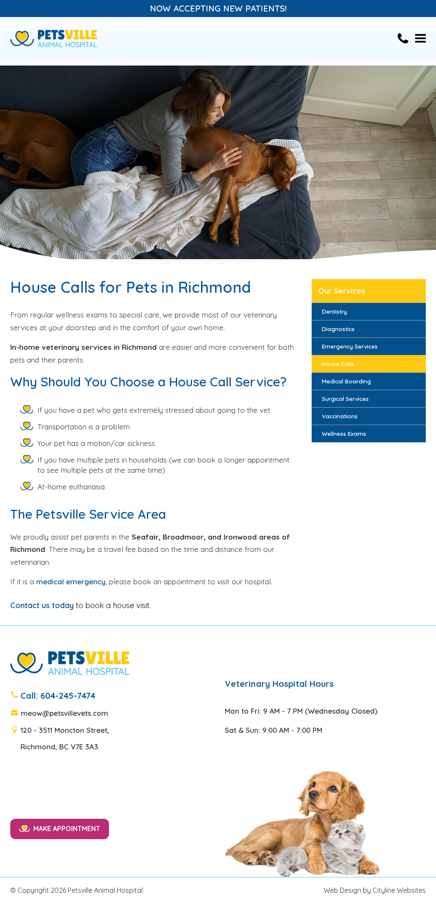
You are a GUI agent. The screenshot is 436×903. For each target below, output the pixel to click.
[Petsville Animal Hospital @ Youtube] (35, 858)
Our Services (341, 290)
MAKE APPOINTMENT (66, 828)
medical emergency (71, 581)
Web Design (342, 890)
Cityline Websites (399, 890)
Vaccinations (340, 416)
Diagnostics (338, 328)
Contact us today (42, 605)
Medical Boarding (346, 381)
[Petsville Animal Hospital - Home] (53, 38)
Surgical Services (345, 398)
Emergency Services (350, 346)
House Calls (338, 363)
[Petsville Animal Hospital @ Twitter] (21, 858)
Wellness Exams (344, 433)
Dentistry (334, 311)
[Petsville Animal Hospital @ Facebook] (13, 858)
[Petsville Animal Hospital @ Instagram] (28, 858)
